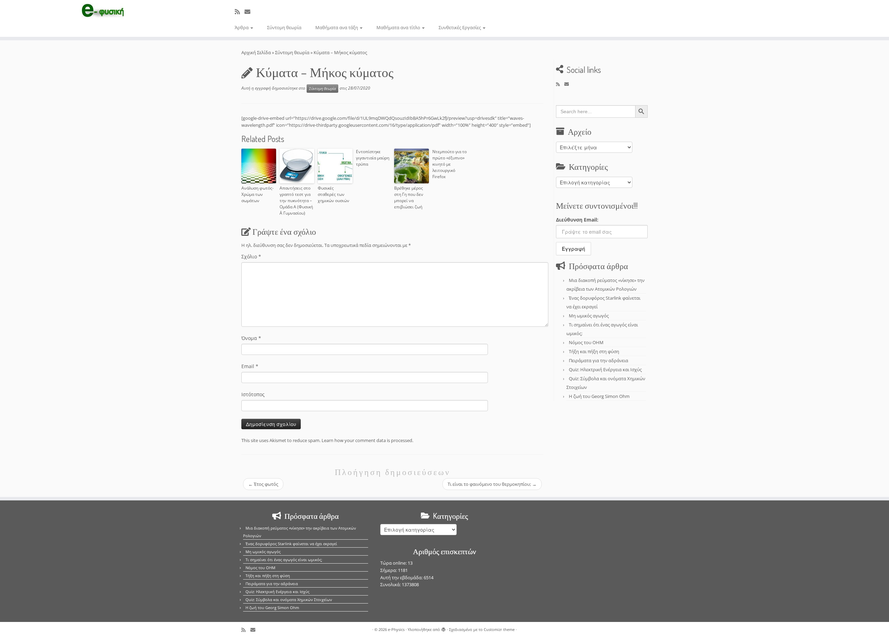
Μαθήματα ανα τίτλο (398, 27)
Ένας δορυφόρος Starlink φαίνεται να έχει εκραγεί (291, 543)
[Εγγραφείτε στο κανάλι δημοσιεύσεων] (239, 12)
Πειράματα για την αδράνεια (598, 360)
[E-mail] (249, 12)
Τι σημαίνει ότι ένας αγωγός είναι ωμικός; (284, 559)
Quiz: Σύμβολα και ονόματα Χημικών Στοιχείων (289, 599)
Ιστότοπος (253, 394)
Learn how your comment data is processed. (367, 440)
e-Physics (396, 629)
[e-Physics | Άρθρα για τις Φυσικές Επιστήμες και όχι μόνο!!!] (102, 11)
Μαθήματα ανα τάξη (337, 27)
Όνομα (251, 338)
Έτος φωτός (263, 484)
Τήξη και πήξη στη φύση (594, 351)
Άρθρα (242, 27)
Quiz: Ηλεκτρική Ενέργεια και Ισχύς (605, 369)
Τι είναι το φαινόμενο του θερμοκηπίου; (492, 484)
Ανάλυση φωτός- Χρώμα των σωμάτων (257, 194)
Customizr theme (499, 629)
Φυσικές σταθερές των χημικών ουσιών (333, 194)
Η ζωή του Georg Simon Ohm (599, 396)
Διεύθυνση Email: (577, 219)
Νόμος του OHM (586, 342)
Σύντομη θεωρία (284, 27)
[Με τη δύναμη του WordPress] (443, 628)
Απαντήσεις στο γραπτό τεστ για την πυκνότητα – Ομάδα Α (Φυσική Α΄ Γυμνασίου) (296, 200)
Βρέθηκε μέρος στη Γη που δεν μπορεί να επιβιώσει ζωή (408, 197)
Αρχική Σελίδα (256, 52)
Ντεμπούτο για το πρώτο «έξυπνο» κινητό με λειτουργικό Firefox (449, 164)
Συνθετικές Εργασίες (460, 27)
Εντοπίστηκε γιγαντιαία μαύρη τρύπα (372, 158)
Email (249, 366)
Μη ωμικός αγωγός (589, 316)
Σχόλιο (251, 256)
